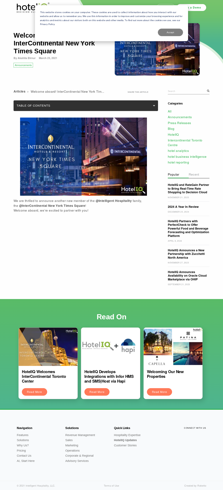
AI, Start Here (26, 461)
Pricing (21, 450)
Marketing (71, 445)
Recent (194, 174)
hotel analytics (178, 150)
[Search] (208, 91)
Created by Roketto (195, 485)
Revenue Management (80, 435)
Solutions (23, 440)
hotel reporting (178, 162)
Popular (173, 174)
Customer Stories (125, 445)
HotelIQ (173, 134)
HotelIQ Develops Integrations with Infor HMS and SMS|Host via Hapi (109, 376)
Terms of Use (111, 485)
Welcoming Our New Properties (165, 374)
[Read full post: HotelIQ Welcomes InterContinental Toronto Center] (48, 347)
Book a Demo (191, 7)
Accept (170, 32)
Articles (19, 91)
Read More (34, 392)
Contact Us (24, 455)
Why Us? (23, 445)
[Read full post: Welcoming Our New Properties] (173, 347)
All (169, 111)
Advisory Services (77, 461)
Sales (69, 440)
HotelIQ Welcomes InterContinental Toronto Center (44, 376)
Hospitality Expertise (127, 435)
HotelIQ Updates (125, 440)
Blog (171, 128)
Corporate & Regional (79, 455)
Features (22, 435)
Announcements (23, 65)
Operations (72, 450)
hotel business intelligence (187, 156)
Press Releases (179, 122)
